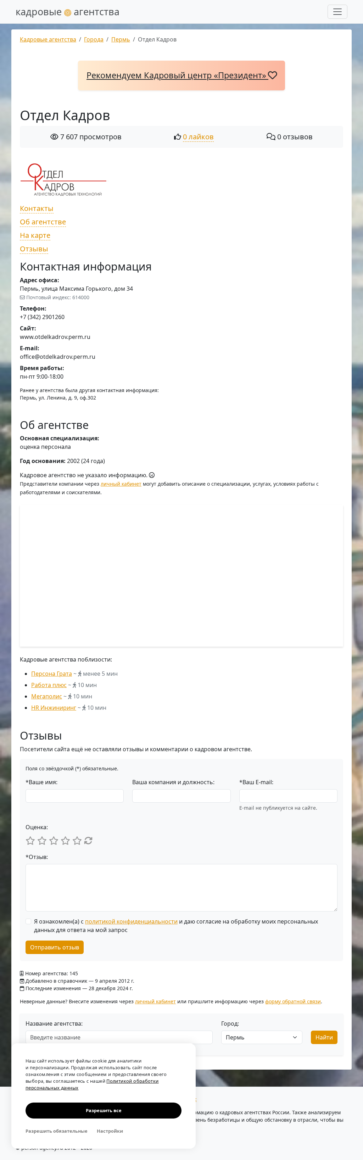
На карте (35, 235)
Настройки (110, 1131)
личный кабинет (121, 483)
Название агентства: (54, 1023)
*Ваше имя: (41, 782)
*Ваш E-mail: (256, 782)
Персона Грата (51, 673)
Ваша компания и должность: (173, 782)
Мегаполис (46, 696)
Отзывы (34, 248)
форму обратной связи (293, 1001)
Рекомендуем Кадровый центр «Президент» (177, 75)
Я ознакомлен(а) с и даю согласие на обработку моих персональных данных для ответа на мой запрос (176, 926)
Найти (324, 1037)
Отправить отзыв (54, 947)
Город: (230, 1023)
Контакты (37, 208)
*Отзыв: (37, 857)
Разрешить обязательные (57, 1131)
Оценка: (37, 827)
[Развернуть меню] (337, 12)
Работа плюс (49, 685)
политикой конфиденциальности (131, 921)
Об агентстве (43, 222)
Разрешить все (104, 1110)
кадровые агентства (67, 11)
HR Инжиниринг (53, 708)
